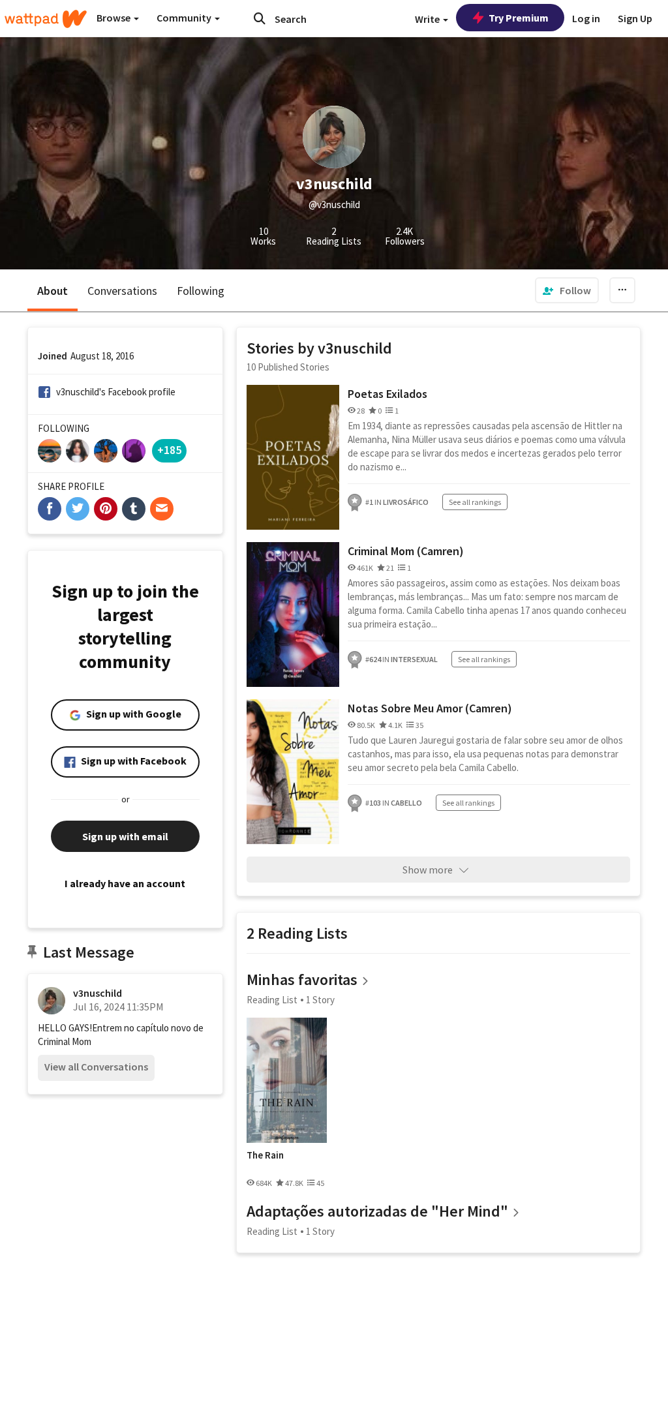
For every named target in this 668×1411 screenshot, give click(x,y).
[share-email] (162, 509)
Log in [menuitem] (586, 18)
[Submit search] (259, 18)
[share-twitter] (77, 509)
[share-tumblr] (133, 509)
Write (428, 18)
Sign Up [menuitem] (635, 18)
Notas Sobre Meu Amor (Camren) (430, 708)
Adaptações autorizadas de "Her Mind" (377, 1211)
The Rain (265, 1155)
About (52, 290)
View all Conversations (96, 1066)
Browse (114, 17)
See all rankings (475, 502)
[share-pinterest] (105, 509)
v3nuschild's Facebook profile (115, 392)
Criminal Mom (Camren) (406, 550)
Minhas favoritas (302, 979)
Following (200, 290)
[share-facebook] (49, 509)
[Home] (46, 19)
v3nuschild (97, 993)
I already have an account (125, 883)
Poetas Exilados (387, 393)
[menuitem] (567, 290)
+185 (169, 449)
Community (185, 17)
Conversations (122, 290)
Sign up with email (125, 836)
